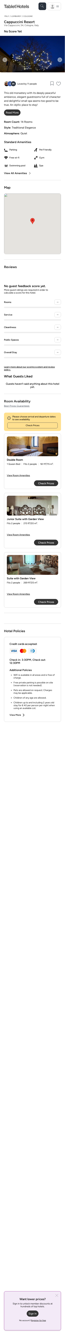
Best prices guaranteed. (17, 406)
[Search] (42, 6)
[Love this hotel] (58, 84)
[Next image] (60, 59)
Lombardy (16, 16)
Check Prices (33, 425)
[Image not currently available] (32, 446)
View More (15, 715)
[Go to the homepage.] (16, 6)
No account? (32, 1320)
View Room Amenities (18, 475)
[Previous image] (4, 59)
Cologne (27, 16)
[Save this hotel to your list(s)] (52, 84)
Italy (6, 16)
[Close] (56, 1295)
